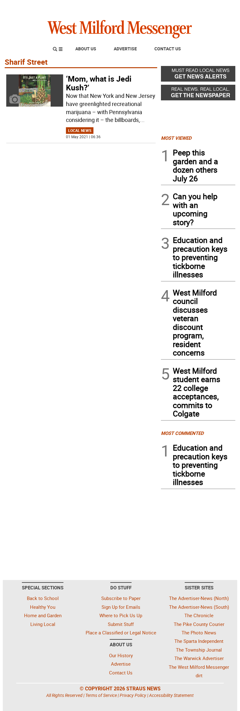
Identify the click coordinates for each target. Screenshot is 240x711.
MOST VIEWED (176, 138)
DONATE (220, 7)
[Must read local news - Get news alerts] (198, 75)
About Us (85, 49)
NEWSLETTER (185, 7)
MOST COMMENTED (182, 433)
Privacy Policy (133, 695)
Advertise (125, 49)
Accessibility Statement (171, 695)
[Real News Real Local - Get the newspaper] (198, 94)
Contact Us (167, 49)
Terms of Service (101, 695)
